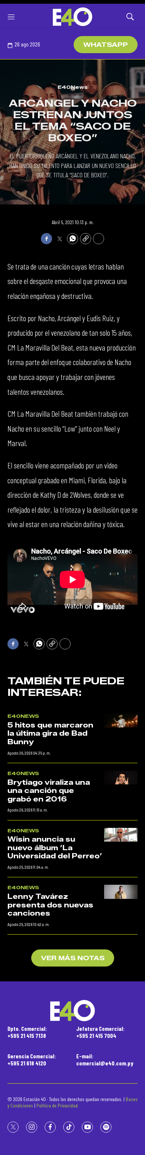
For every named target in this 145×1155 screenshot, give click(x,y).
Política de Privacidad (57, 1105)
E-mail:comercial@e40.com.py (104, 1059)
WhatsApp (105, 44)
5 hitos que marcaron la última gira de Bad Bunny (50, 733)
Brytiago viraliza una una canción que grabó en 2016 (48, 790)
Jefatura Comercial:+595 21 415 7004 (100, 1032)
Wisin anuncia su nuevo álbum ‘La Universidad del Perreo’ (54, 847)
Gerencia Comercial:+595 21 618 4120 (31, 1059)
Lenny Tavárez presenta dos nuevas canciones (50, 905)
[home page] (72, 16)
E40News (73, 87)
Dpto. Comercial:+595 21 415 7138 (27, 1032)
